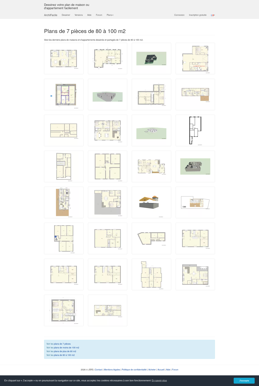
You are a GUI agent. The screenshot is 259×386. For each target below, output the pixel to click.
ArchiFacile (50, 15)
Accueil (161, 369)
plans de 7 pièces (62, 343)
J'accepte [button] (244, 380)
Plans (109, 14)
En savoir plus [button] (159, 380)
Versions (79, 14)
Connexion (179, 14)
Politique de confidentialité (134, 369)
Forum (99, 14)
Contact (98, 369)
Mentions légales (112, 369)
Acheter (152, 369)
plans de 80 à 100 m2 (64, 354)
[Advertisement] (154, 314)
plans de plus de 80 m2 (65, 351)
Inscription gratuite (198, 14)
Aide (89, 14)
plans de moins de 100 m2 (66, 347)
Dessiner (66, 14)
